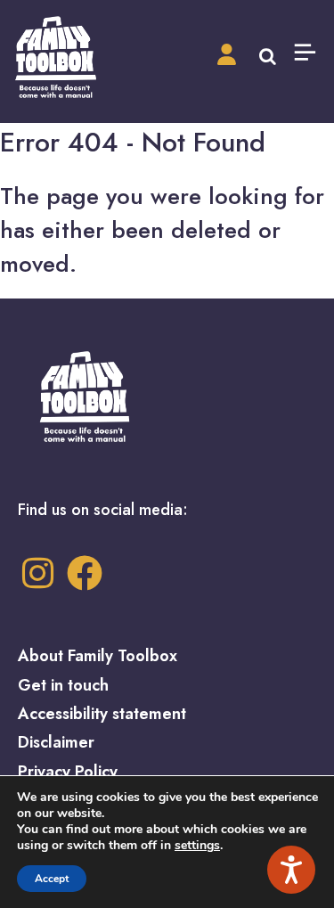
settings (197, 846)
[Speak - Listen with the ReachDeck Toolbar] (291, 870)
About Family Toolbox (97, 655)
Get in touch (63, 685)
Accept (52, 878)
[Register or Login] (226, 54)
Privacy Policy (68, 771)
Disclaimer (56, 742)
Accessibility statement (102, 713)
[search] (267, 54)
